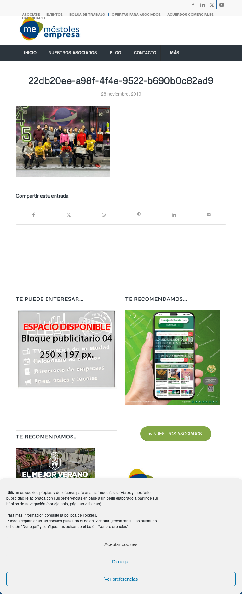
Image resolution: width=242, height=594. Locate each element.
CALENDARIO (33, 17)
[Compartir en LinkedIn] (173, 214)
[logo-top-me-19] (55, 30)
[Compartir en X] (68, 214)
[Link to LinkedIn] (202, 4)
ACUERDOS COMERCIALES (190, 14)
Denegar (121, 561)
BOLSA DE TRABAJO (87, 14)
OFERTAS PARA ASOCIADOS (136, 14)
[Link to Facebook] (193, 4)
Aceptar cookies (121, 544)
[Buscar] (212, 53)
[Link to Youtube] (221, 4)
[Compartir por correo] (208, 214)
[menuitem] (87, 14)
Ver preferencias (121, 579)
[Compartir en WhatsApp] (103, 214)
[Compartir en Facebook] (33, 214)
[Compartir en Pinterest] (138, 214)
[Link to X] (211, 4)
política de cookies (80, 515)
